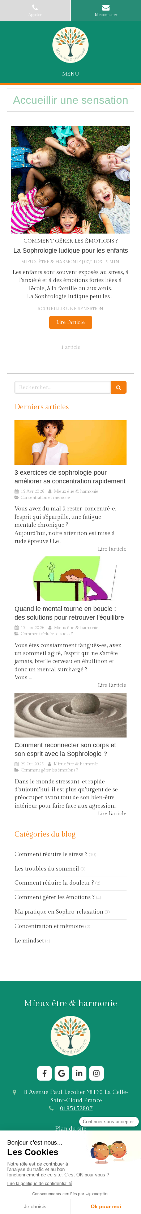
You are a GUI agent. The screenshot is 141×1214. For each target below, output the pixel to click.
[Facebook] (44, 1073)
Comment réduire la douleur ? (54, 883)
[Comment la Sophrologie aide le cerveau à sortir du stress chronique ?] (70, 578)
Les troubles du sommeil (46, 868)
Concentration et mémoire (49, 926)
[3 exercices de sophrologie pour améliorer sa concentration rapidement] (70, 442)
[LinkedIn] (79, 1073)
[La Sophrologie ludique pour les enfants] (70, 180)
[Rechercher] (119, 387)
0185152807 (76, 1108)
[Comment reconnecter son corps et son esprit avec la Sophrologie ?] (70, 715)
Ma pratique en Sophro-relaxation (58, 912)
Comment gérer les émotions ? (54, 897)
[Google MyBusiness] (62, 1073)
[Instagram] (96, 1073)
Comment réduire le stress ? (50, 854)
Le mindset (29, 940)
